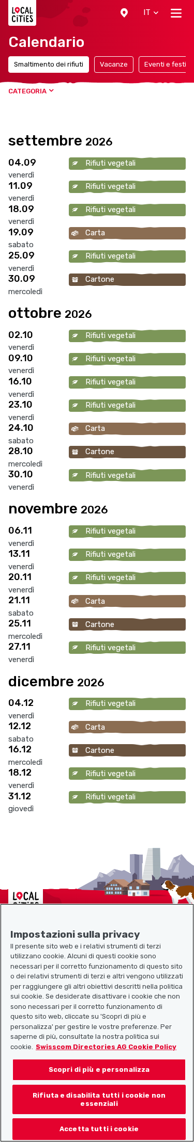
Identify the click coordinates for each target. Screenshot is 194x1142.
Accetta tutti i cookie (99, 1129)
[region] (97, 1023)
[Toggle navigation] (176, 13)
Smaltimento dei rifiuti (48, 64)
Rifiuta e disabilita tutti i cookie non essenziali (99, 1099)
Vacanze (114, 64)
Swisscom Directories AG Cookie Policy (106, 1047)
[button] (124, 13)
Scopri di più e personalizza (99, 1069)
